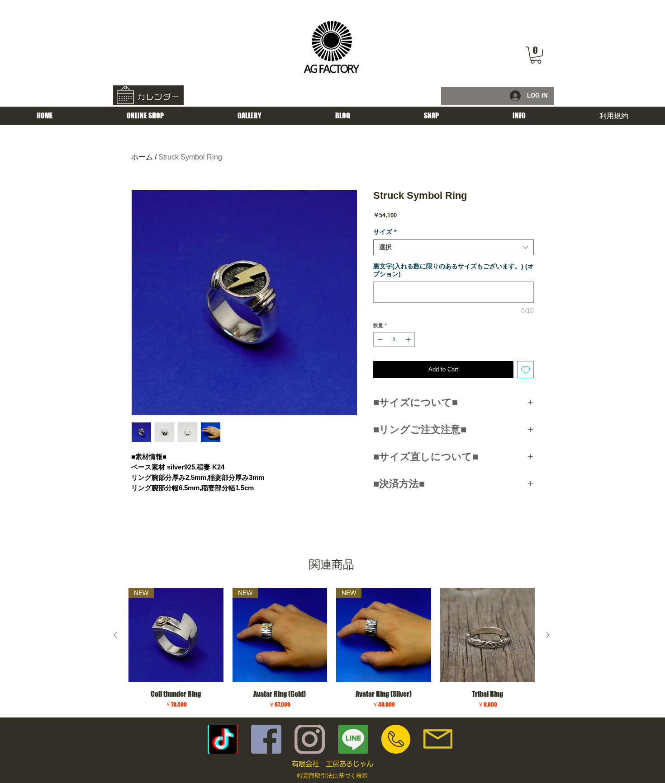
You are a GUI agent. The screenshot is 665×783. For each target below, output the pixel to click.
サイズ (384, 231)
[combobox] (453, 247)
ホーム (142, 157)
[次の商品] (547, 634)
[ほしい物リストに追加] (525, 369)
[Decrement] (379, 340)
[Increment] (409, 340)
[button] (536, 55)
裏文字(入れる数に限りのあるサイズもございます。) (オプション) (453, 270)
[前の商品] (115, 634)
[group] (331, 648)
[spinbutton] (394, 340)
